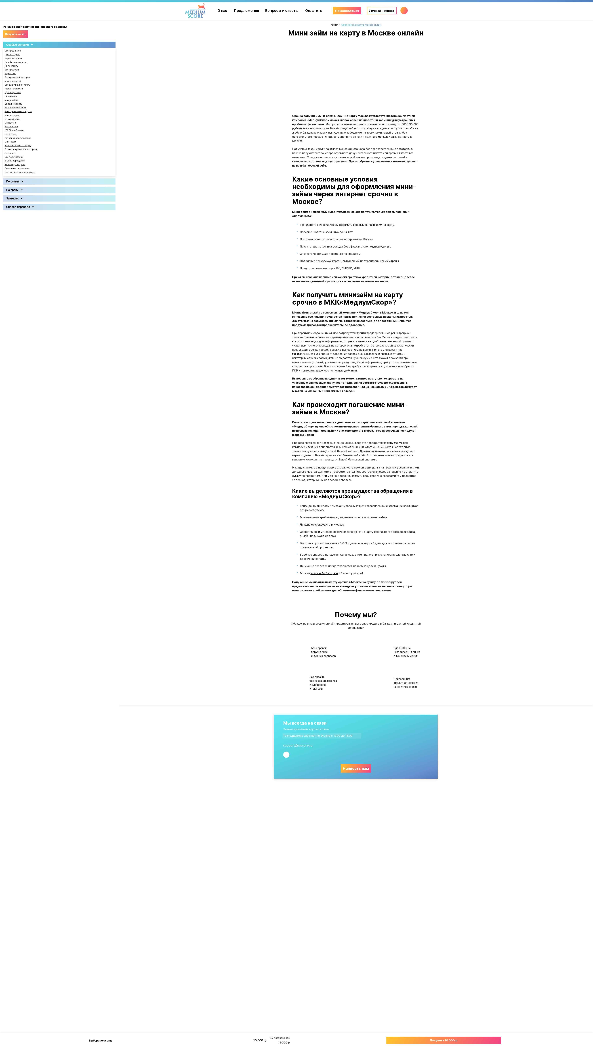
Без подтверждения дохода (20, 172)
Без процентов (13, 51)
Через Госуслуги (14, 88)
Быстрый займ (12, 119)
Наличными (11, 96)
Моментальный (13, 81)
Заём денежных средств (18, 111)
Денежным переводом (17, 168)
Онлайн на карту (13, 104)
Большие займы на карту (18, 145)
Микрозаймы (11, 100)
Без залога (10, 153)
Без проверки (12, 69)
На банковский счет (15, 107)
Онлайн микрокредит (16, 62)
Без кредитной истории (17, 77)
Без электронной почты (17, 85)
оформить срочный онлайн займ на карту (366, 224)
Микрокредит (12, 115)
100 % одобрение (14, 130)
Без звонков (11, 126)
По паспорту (11, 66)
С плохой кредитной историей (21, 149)
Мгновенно (11, 123)
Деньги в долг (12, 54)
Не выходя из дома (15, 164)
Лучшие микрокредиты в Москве (322, 524)
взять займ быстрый (324, 573)
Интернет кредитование (18, 138)
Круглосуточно (13, 92)
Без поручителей (14, 157)
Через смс (10, 73)
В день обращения (15, 160)
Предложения (246, 10)
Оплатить (313, 10)
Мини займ (10, 141)
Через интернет (13, 58)
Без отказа (10, 134)
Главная (334, 24)
